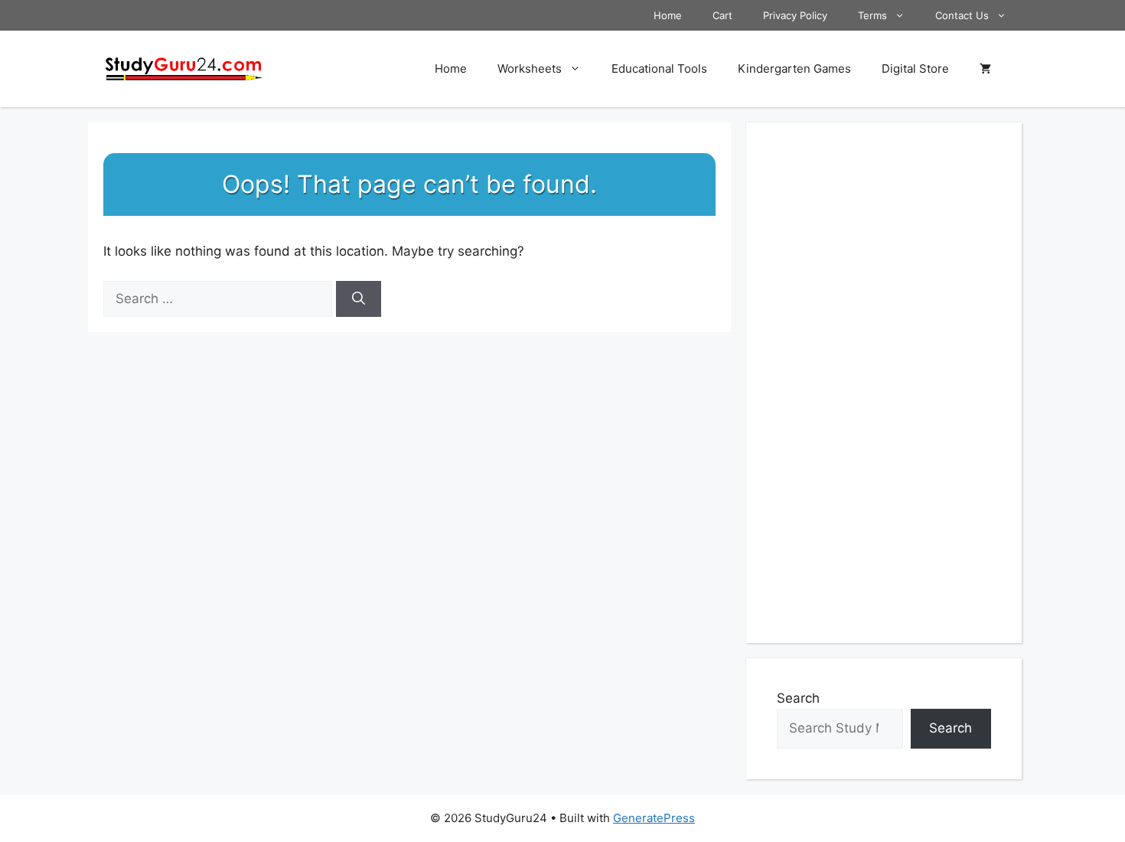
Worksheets (529, 68)
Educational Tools (659, 68)
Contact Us (962, 15)
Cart (722, 15)
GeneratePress (654, 818)
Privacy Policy (795, 15)
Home (668, 15)
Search (798, 698)
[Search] (358, 299)
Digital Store (915, 68)
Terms (872, 15)
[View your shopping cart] (985, 69)
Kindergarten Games (794, 68)
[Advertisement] (884, 382)
